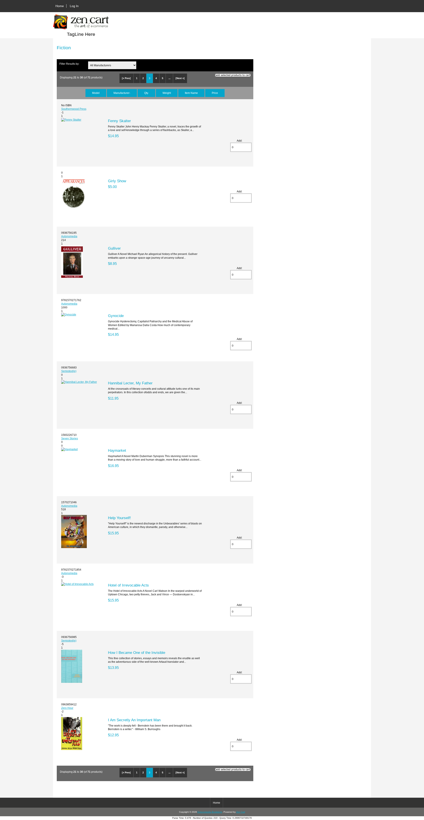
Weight (167, 92)
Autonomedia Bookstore (209, 812)
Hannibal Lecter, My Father (130, 383)
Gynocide (116, 315)
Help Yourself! (119, 518)
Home (59, 6)
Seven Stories (69, 438)
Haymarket (117, 450)
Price (215, 92)
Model (96, 92)
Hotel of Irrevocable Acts (128, 585)
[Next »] (180, 78)
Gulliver (114, 248)
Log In (74, 6)
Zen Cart (240, 812)
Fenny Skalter (119, 121)
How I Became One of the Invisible (136, 652)
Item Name (191, 92)
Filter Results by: (69, 63)
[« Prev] (126, 78)
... (169, 78)
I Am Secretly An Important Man (134, 720)
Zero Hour (67, 707)
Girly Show (117, 181)
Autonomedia (69, 236)
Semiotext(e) (68, 371)
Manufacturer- (122, 92)
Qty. (146, 92)
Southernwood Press (73, 108)
